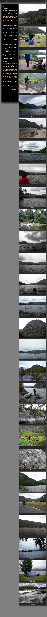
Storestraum (32, 70)
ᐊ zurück (15, 1)
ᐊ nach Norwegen (27, 1)
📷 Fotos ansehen (12, 89)
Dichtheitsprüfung (32, 93)
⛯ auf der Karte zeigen (12, 91)
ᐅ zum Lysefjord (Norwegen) (10, 96)
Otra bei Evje (33, 604)
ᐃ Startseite (20, 1)
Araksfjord (32, 116)
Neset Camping (32, 535)
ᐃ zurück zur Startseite (12, 98)
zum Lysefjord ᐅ (35, 1)
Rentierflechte (32, 469)
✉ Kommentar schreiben (11, 93)
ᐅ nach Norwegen (12, 94)
